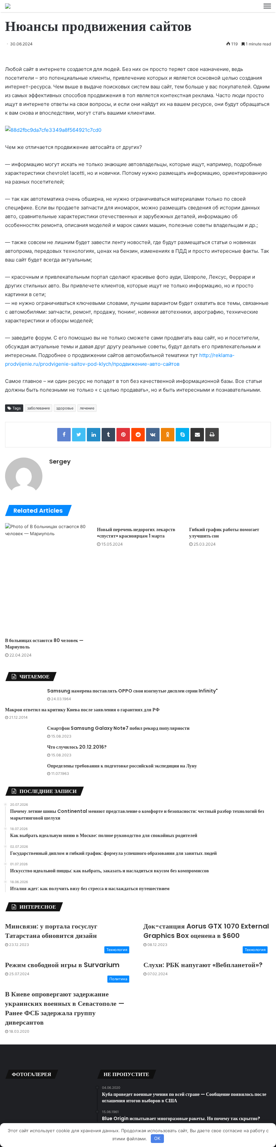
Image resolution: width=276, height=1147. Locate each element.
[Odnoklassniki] (167, 434)
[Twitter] (78, 434)
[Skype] (182, 434)
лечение (87, 408)
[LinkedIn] (93, 434)
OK (157, 1138)
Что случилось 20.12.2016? (77, 747)
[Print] (212, 434)
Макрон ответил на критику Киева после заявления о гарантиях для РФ (82, 709)
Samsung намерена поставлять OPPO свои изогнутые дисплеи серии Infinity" (132, 690)
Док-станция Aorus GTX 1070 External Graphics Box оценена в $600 (206, 930)
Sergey (60, 461)
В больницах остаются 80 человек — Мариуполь (44, 643)
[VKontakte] (153, 434)
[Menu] (267, 6)
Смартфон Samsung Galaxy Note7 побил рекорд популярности (118, 728)
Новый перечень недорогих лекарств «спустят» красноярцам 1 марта (136, 532)
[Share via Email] (197, 434)
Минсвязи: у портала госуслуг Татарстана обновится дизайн (51, 930)
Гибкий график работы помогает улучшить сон (224, 532)
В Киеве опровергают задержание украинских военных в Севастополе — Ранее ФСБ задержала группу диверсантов (65, 1008)
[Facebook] (64, 434)
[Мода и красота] (7, 6)
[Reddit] (138, 434)
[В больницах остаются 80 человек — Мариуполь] (46, 578)
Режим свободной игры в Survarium (62, 965)
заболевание (38, 408)
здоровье (64, 408)
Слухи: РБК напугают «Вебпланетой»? (203, 965)
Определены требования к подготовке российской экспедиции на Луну (122, 765)
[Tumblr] (108, 434)
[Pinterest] (123, 434)
